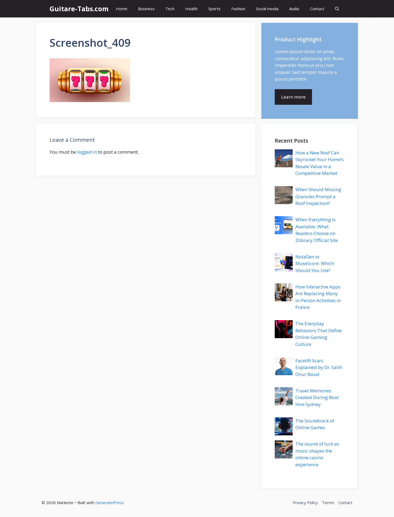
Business (146, 8)
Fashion (238, 8)
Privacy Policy (305, 502)
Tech (169, 8)
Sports (214, 8)
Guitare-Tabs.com (79, 8)
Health (191, 8)
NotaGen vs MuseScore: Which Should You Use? (314, 263)
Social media (267, 8)
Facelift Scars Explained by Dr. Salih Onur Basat (318, 367)
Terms (328, 502)
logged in (87, 152)
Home (121, 8)
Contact (317, 8)
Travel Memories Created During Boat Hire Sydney (317, 397)
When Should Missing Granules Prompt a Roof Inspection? (318, 196)
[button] (337, 8)
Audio (294, 8)
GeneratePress (109, 502)
